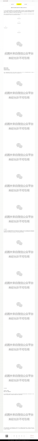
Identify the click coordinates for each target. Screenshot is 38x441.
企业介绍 (12, 4)
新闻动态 (19, 4)
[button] (34, 1)
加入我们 (25, 4)
